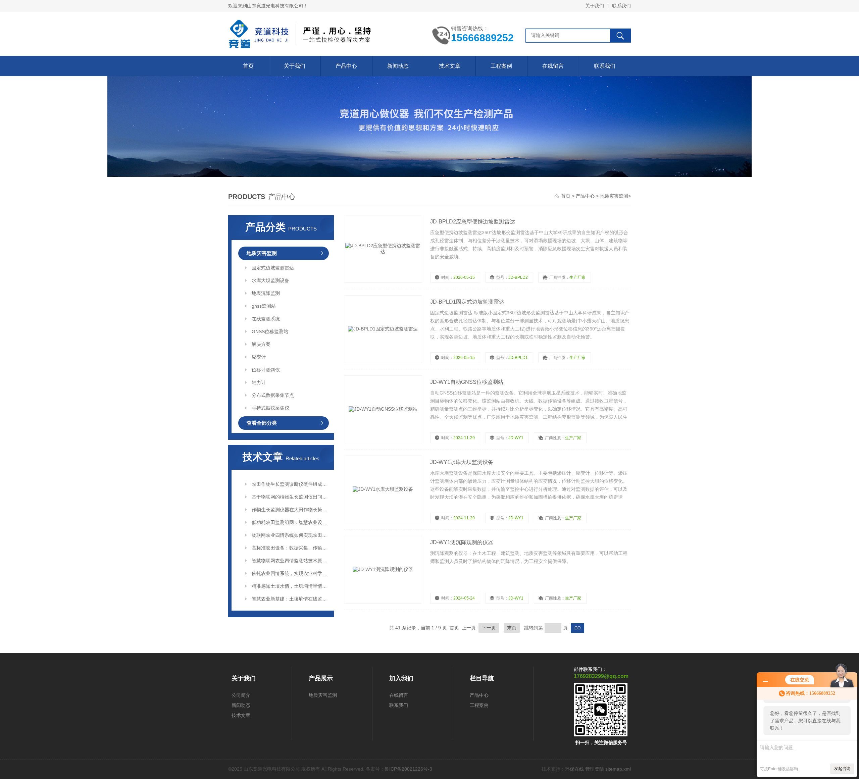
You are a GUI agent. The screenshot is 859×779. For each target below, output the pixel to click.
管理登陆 (594, 769)
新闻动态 (398, 66)
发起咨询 (842, 768)
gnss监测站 (264, 306)
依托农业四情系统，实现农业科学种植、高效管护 (290, 573)
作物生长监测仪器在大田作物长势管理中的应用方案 (290, 509)
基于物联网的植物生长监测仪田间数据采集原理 (290, 497)
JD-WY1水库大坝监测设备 (461, 462)
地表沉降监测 (266, 293)
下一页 (489, 627)
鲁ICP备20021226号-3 (408, 769)
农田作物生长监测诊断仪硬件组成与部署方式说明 (290, 484)
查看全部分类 (262, 423)
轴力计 (259, 382)
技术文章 (449, 66)
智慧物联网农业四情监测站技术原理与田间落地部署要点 (290, 560)
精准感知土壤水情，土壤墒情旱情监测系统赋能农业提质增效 (290, 586)
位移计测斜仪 (266, 369)
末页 (511, 627)
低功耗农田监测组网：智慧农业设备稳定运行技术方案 (290, 522)
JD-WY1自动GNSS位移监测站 (466, 382)
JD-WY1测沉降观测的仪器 (461, 542)
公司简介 (241, 695)
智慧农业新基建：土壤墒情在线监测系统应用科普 (290, 599)
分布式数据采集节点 (273, 395)
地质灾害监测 (614, 196)
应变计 (259, 357)
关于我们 (594, 5)
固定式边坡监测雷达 (273, 267)
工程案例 (501, 66)
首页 (248, 66)
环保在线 (574, 769)
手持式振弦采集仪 (270, 408)
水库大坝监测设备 (270, 280)
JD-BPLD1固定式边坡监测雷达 (467, 302)
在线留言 (553, 66)
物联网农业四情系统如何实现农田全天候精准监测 (290, 535)
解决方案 (261, 344)
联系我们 (621, 5)
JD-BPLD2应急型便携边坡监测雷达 (472, 221)
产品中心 (346, 66)
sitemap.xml (618, 769)
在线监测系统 (266, 318)
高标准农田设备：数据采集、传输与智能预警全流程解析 (290, 548)
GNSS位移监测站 (270, 331)
